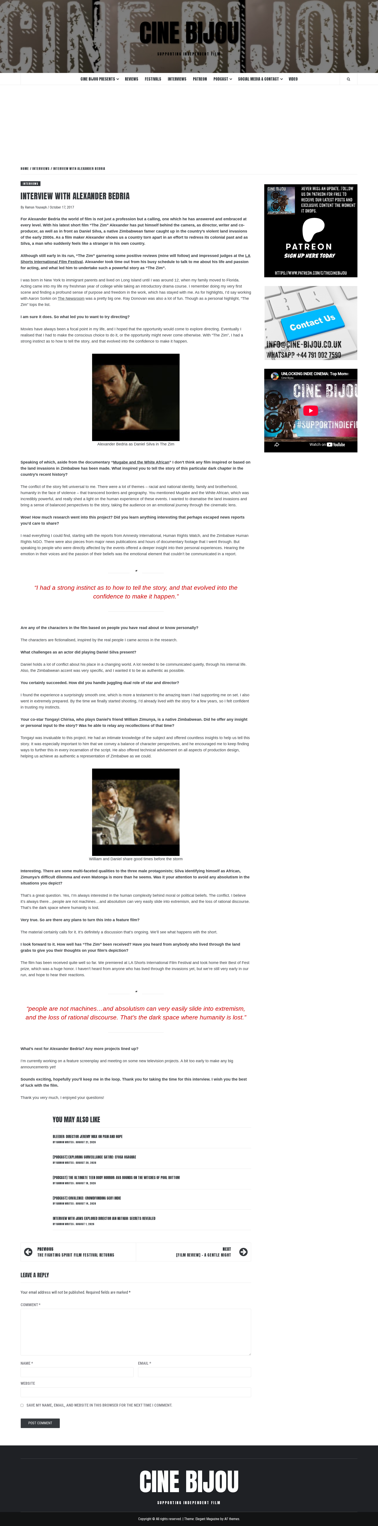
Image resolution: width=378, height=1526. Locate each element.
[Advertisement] (189, 121)
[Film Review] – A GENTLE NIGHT (203, 1252)
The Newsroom (71, 298)
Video (293, 79)
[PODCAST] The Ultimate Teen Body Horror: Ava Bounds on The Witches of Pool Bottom (116, 1177)
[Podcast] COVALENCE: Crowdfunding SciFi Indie (87, 1198)
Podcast (221, 79)
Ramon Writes (65, 1142)
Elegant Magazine (207, 1519)
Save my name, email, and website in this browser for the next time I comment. (99, 1405)
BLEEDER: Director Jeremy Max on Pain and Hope (87, 1136)
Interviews (177, 79)
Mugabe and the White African (141, 462)
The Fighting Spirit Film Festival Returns (75, 1252)
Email (144, 1363)
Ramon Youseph (36, 207)
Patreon (200, 79)
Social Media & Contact (258, 79)
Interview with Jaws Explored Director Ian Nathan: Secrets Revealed (104, 1218)
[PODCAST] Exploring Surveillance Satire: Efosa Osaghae (94, 1157)
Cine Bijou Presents (97, 79)
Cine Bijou (189, 32)
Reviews (131, 79)
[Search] (348, 79)
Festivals (153, 79)
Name (27, 1363)
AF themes (231, 1519)
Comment (30, 1304)
